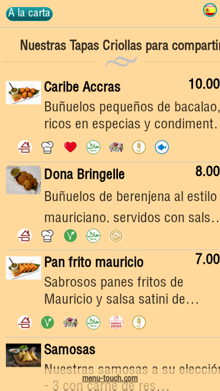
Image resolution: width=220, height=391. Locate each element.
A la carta (29, 13)
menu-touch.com (110, 379)
